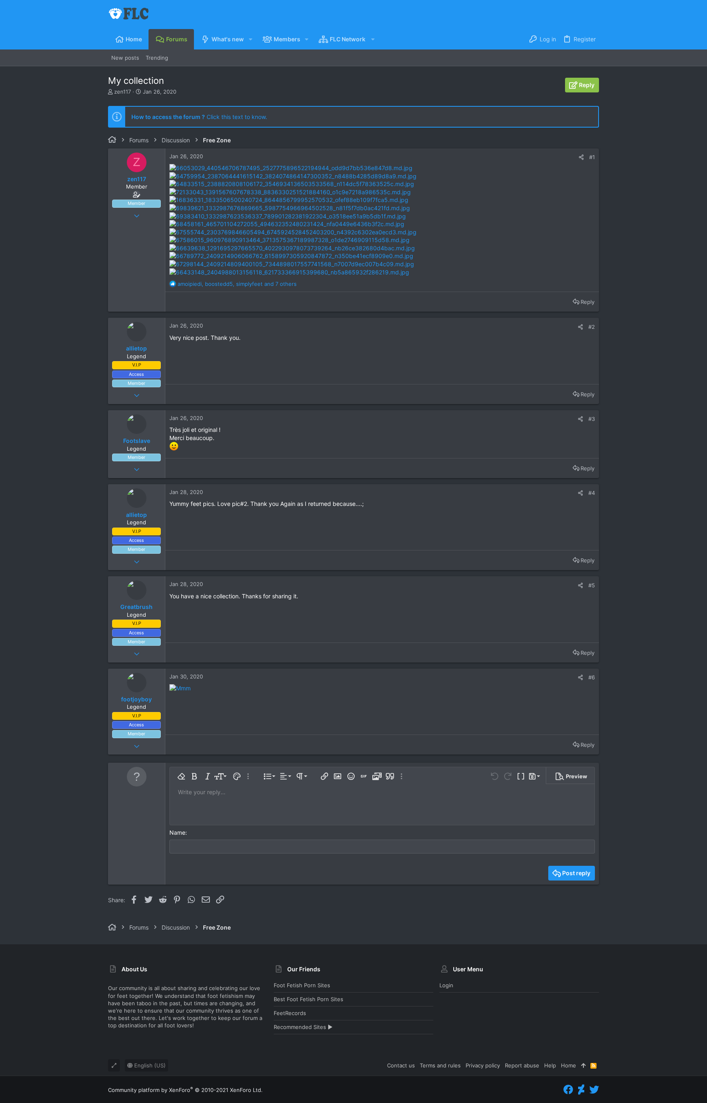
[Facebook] (568, 1090)
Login (446, 985)
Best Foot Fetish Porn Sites (308, 999)
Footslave (136, 440)
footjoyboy (136, 699)
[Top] (583, 1065)
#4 (591, 493)
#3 (591, 419)
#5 (591, 585)
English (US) (149, 1065)
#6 (591, 677)
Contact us (401, 1065)
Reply (587, 302)
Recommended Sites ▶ (303, 1027)
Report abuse (522, 1065)
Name (177, 832)
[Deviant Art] (581, 1090)
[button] (250, 39)
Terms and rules (440, 1065)
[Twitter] (594, 1090)
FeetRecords (290, 1013)
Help (550, 1065)
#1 (592, 157)
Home (568, 1065)
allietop (136, 348)
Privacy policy (483, 1065)
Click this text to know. (199, 116)
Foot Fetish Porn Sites (302, 985)
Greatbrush (136, 606)
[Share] (581, 157)
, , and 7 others (237, 284)
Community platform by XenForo (185, 1090)
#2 (591, 326)
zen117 (122, 91)
